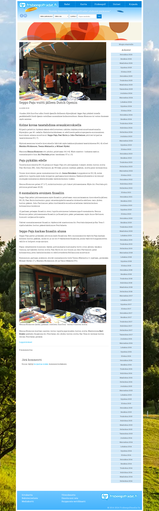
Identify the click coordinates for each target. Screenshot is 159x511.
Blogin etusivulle (126, 44)
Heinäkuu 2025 (126, 76)
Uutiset (116, 4)
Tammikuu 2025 (126, 89)
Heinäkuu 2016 (126, 360)
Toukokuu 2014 (126, 468)
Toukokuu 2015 (126, 416)
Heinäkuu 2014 (126, 459)
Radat (67, 4)
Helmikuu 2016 (126, 382)
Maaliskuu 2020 (126, 231)
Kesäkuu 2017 (126, 317)
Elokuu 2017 (126, 309)
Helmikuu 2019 (126, 248)
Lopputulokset (25, 342)
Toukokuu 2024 (126, 123)
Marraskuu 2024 (126, 97)
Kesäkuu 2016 (126, 365)
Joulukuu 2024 (126, 93)
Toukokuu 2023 (126, 162)
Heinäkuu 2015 (126, 408)
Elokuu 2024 (126, 110)
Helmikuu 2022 (126, 188)
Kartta (83, 4)
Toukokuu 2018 (126, 278)
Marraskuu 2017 (126, 296)
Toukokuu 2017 (126, 321)
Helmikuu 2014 (126, 481)
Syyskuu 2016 (126, 352)
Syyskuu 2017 (126, 304)
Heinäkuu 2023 (126, 154)
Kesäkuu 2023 (126, 158)
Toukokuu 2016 (126, 369)
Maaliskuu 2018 (126, 287)
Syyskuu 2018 (126, 261)
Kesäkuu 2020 (126, 222)
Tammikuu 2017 (126, 334)
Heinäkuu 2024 (126, 115)
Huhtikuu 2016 (126, 373)
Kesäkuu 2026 (126, 59)
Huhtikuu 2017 (126, 326)
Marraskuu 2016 (126, 343)
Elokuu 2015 (126, 403)
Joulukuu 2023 (126, 136)
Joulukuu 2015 (126, 386)
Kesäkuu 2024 (126, 119)
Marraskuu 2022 (126, 171)
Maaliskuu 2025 (126, 85)
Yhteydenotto (68, 495)
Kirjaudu (133, 4)
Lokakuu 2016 (126, 347)
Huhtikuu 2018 (126, 283)
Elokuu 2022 (126, 175)
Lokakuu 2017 (126, 300)
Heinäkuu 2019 (126, 240)
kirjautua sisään (41, 364)
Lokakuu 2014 (126, 446)
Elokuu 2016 (126, 356)
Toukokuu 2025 (126, 80)
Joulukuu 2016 (126, 339)
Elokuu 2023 (126, 149)
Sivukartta (27, 495)
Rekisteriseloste (30, 498)
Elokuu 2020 (126, 214)
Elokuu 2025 (126, 72)
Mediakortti (28, 501)
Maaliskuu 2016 (126, 378)
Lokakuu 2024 (126, 102)
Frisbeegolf (100, 4)
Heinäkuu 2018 (126, 270)
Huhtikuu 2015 (126, 420)
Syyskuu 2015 (126, 399)
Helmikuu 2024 (126, 132)
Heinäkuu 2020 (126, 218)
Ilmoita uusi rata (69, 498)
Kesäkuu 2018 (126, 274)
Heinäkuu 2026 (126, 54)
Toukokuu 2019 (126, 244)
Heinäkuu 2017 (126, 313)
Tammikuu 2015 (126, 433)
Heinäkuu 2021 (126, 197)
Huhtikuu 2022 (126, 184)
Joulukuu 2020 (126, 205)
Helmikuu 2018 (126, 291)
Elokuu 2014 (126, 455)
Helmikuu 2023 (126, 166)
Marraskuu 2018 (126, 253)
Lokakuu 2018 (126, 257)
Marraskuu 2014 (126, 442)
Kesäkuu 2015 (126, 412)
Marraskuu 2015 (126, 390)
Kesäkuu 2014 (126, 464)
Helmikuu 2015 (126, 429)
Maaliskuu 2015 (126, 425)
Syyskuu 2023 (126, 145)
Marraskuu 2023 (126, 141)
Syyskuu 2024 (126, 106)
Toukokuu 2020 (126, 227)
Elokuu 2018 (126, 265)
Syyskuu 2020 (126, 209)
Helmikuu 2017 (126, 330)
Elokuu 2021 (126, 192)
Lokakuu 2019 (126, 235)
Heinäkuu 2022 (126, 179)
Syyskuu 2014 (126, 451)
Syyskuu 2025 (126, 67)
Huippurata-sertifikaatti (73, 501)
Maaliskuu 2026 (126, 63)
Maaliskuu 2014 (126, 477)
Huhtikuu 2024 (126, 128)
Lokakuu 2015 (126, 395)
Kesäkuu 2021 (126, 201)
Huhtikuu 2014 (126, 472)
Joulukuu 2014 (126, 438)
